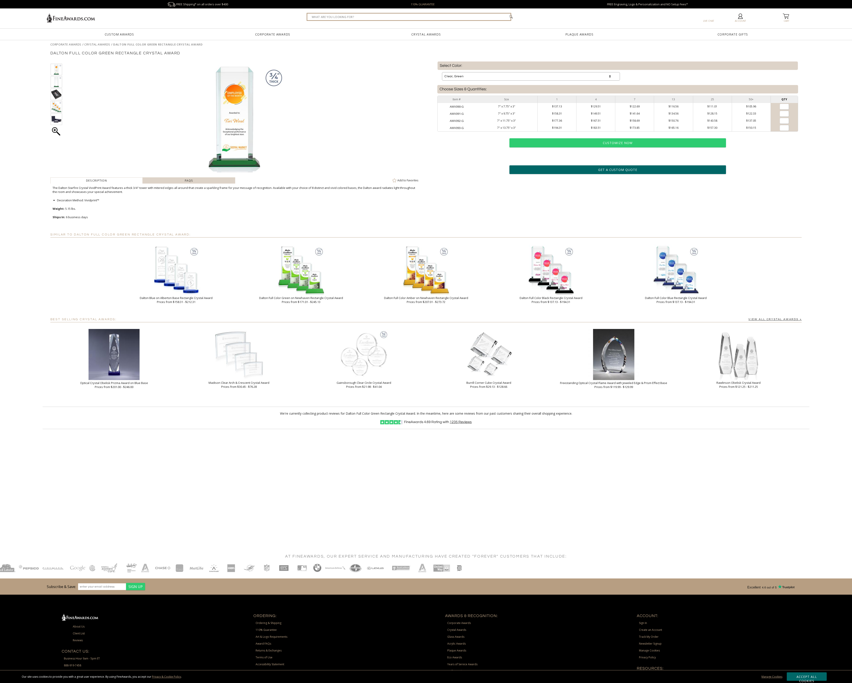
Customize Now (618, 143)
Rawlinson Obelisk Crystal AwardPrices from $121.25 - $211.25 (738, 385)
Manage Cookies (771, 677)
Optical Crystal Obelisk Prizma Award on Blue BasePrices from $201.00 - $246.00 (114, 385)
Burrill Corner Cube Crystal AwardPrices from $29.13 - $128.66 (488, 385)
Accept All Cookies (807, 678)
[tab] (96, 180)
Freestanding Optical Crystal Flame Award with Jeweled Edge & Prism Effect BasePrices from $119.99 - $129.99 (613, 385)
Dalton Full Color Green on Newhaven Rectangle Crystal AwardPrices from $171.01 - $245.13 (301, 300)
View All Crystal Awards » (775, 319)
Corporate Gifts (733, 34)
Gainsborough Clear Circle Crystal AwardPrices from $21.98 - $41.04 (364, 385)
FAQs (189, 180)
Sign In (643, 623)
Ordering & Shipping (268, 623)
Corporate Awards (272, 34)
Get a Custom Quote (617, 170)
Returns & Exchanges (269, 650)
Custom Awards (119, 34)
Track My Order (649, 637)
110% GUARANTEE (423, 4)
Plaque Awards (579, 34)
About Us (79, 626)
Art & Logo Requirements (271, 637)
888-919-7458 (72, 665)
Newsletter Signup (650, 643)
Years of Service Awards (462, 664)
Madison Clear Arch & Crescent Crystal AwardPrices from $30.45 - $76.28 (239, 385)
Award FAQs (263, 643)
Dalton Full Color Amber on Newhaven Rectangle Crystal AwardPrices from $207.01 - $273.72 (426, 300)
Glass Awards (455, 637)
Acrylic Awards (456, 643)
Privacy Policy (647, 657)
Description (96, 180)
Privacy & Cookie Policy (166, 677)
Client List (79, 633)
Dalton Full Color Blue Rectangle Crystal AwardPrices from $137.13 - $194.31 (676, 300)
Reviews (461, 422)
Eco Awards (454, 657)
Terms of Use (264, 657)
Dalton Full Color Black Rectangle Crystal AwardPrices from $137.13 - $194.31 (551, 300)
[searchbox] (409, 17)
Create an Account (650, 630)
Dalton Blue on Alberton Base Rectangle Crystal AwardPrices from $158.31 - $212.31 (176, 300)
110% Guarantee (266, 630)
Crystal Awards (426, 34)
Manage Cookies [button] (649, 650)
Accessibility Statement (270, 664)
